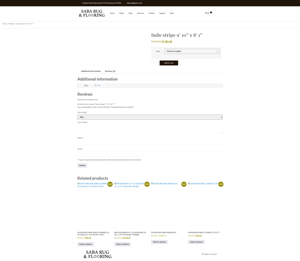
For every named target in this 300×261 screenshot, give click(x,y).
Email (80, 149)
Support (162, 13)
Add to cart (168, 63)
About (121, 13)
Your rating (82, 112)
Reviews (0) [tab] (110, 71)
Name (80, 138)
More (172, 13)
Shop (130, 13)
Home (112, 13)
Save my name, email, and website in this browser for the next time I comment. (110, 160)
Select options (85, 244)
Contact (152, 13)
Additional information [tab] (91, 71)
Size (158, 51)
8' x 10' (97, 85)
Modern (12, 24)
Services (140, 13)
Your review (82, 122)
